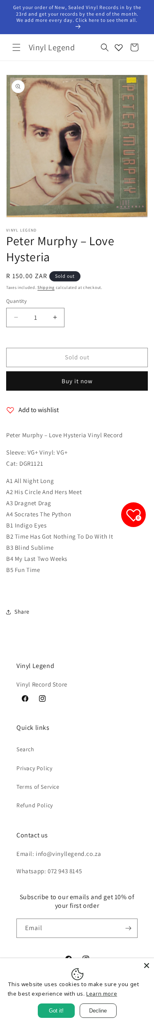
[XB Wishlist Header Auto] (119, 47)
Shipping (46, 287)
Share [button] (22, 611)
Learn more (101, 993)
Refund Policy (34, 805)
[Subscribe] (128, 928)
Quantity (16, 301)
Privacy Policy (34, 768)
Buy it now (77, 381)
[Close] (147, 965)
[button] (16, 47)
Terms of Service (38, 786)
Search (25, 749)
